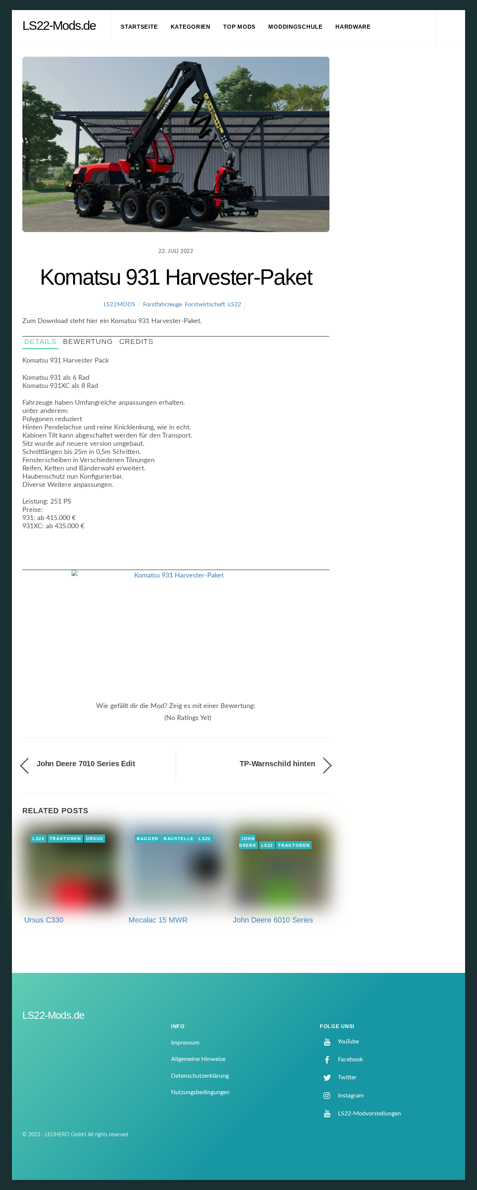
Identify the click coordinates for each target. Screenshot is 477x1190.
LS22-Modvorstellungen (369, 1114)
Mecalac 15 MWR (158, 920)
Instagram (350, 1096)
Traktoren (65, 838)
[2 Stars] (147, 722)
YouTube (348, 1042)
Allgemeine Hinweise (198, 1059)
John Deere (247, 842)
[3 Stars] (151, 722)
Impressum (185, 1043)
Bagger (148, 838)
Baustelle (179, 838)
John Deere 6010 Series (273, 920)
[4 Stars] (156, 722)
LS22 (234, 304)
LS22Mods (119, 304)
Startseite (139, 27)
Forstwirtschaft (205, 304)
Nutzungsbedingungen (200, 1092)
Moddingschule (295, 27)
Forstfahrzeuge (162, 304)
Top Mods (239, 27)
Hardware (353, 27)
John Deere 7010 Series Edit (86, 764)
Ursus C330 (43, 920)
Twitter (347, 1077)
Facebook (350, 1059)
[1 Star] (142, 722)
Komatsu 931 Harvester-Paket (176, 277)
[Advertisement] (403, 180)
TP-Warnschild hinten (277, 764)
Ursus (94, 838)
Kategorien (191, 27)
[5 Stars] (160, 722)
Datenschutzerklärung (200, 1076)
